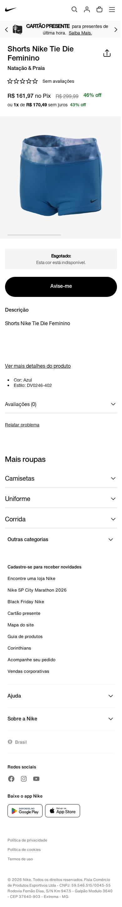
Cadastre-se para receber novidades (44, 566)
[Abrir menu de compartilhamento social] (106, 53)
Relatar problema (22, 424)
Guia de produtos (25, 636)
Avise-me (61, 286)
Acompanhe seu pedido (31, 659)
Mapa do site (21, 624)
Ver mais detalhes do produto (38, 366)
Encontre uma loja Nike (31, 578)
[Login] (87, 9)
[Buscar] (74, 9)
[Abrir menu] (112, 9)
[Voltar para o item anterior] (6, 29)
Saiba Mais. (80, 32)
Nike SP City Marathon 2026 (37, 590)
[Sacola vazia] (99, 9)
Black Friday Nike (26, 601)
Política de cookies (24, 849)
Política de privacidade (27, 840)
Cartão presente (24, 613)
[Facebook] (11, 779)
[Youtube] (36, 779)
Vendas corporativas (28, 671)
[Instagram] (24, 779)
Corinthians (19, 648)
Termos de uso (20, 859)
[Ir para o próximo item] (115, 29)
